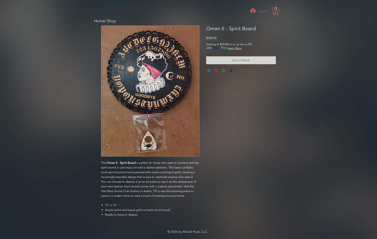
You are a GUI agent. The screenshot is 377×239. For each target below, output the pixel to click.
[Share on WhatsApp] (223, 70)
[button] (276, 11)
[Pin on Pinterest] (216, 70)
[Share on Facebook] (208, 70)
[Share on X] (231, 70)
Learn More (235, 48)
